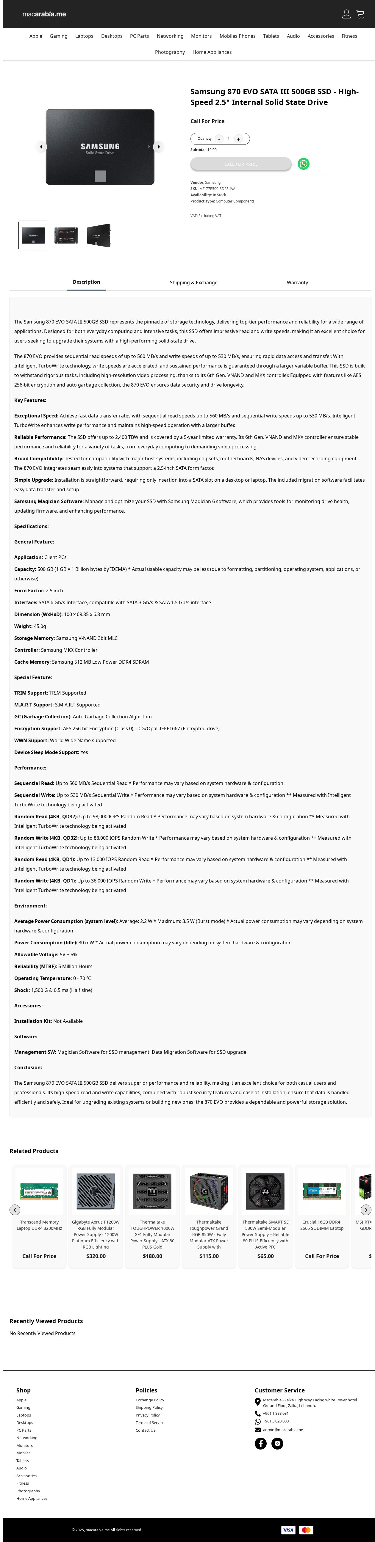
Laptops (84, 36)
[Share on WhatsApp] (304, 164)
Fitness (349, 36)
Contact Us (145, 1430)
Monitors (24, 1445)
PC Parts (23, 1430)
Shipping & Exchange (194, 282)
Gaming (59, 36)
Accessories (321, 36)
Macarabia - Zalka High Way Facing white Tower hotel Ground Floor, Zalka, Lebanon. (310, 1402)
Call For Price (241, 164)
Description (86, 282)
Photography (170, 52)
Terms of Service (150, 1422)
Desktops (112, 36)
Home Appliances (212, 52)
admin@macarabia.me (283, 1429)
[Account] (346, 14)
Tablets (22, 1460)
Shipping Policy (149, 1407)
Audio (293, 36)
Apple (35, 36)
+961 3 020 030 (276, 1421)
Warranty (297, 282)
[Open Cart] (360, 14)
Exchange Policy (150, 1400)
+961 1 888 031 (276, 1413)
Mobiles (23, 1452)
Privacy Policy (148, 1415)
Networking (27, 1437)
